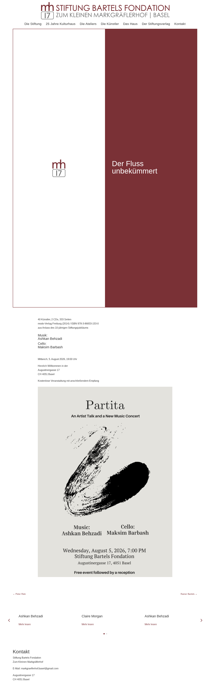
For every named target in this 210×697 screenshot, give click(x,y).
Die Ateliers (88, 24)
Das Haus (130, 24)
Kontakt (180, 24)
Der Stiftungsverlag (156, 24)
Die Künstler (110, 24)
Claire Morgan (92, 616)
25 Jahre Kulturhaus (60, 24)
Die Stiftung (33, 24)
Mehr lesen (25, 624)
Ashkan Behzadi (31, 616)
